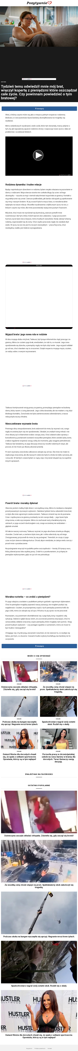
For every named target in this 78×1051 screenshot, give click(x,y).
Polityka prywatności (40, 1048)
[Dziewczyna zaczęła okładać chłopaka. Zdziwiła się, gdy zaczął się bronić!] (19, 671)
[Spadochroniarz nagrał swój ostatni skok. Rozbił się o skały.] (58, 706)
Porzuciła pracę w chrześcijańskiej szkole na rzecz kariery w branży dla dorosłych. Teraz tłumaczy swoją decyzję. (58, 758)
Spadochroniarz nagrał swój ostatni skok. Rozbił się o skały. (58, 723)
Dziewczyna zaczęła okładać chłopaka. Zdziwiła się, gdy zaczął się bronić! (19, 688)
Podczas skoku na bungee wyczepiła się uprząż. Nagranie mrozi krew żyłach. (19, 723)
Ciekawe (19, 684)
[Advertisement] (39, 64)
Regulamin (29, 1048)
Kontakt (50, 1048)
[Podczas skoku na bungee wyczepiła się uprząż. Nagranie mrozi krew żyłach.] (19, 706)
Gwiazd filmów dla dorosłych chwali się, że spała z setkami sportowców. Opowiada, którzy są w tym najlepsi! (19, 756)
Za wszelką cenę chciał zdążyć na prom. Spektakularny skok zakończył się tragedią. (58, 689)
